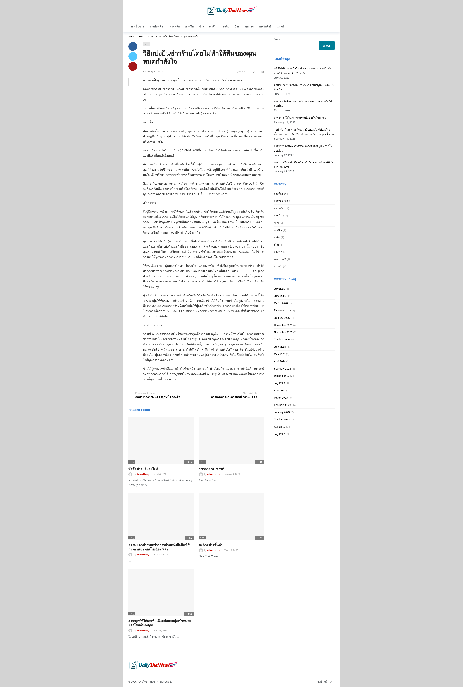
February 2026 (282, 310)
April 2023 (280, 390)
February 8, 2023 (153, 71)
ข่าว (147, 43)
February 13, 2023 (163, 554)
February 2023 (282, 405)
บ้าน (276, 244)
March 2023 (281, 397)
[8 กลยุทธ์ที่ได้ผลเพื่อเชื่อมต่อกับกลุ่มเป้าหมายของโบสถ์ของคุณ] (161, 592)
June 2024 (280, 346)
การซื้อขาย (280, 193)
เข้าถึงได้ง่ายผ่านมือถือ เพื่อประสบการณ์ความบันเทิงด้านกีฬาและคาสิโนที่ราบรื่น (302, 71)
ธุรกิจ (277, 237)
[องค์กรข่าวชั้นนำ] (231, 516)
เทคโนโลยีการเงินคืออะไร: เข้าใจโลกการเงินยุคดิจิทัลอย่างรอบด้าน (304, 164)
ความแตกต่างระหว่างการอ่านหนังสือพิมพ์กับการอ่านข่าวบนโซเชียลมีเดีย (159, 546)
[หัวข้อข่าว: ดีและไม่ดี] (161, 440)
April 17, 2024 (160, 630)
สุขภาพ (278, 251)
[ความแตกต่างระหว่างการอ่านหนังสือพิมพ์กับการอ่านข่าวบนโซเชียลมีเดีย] (161, 516)
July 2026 (279, 288)
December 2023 (283, 375)
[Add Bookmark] (132, 82)
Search (278, 39)
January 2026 (282, 317)
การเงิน (278, 215)
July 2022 (279, 434)
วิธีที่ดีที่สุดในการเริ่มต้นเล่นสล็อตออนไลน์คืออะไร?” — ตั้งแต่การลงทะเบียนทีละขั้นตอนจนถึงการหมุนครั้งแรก (304, 132)
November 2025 (283, 332)
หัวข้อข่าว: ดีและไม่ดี (143, 468)
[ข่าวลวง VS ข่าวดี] (231, 440)
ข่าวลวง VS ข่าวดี (211, 468)
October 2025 (282, 339)
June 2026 (280, 296)
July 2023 (279, 383)
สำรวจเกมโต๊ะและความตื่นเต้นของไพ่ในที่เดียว (300, 117)
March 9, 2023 (231, 550)
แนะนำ (278, 266)
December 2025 (283, 325)
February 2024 (282, 368)
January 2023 (282, 412)
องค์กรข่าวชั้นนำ (211, 544)
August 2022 (281, 426)
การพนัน (279, 208)
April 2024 (280, 361)
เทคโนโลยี (280, 259)
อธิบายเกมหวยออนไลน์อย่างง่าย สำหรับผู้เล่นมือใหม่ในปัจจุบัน (304, 87)
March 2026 (281, 303)
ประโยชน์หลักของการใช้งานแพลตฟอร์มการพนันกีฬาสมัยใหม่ (303, 103)
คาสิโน (278, 230)
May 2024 (279, 354)
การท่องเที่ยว (281, 201)
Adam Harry (143, 474)
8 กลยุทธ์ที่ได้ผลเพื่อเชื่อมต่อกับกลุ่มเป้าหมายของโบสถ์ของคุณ (159, 622)
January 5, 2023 (232, 474)
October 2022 (282, 419)
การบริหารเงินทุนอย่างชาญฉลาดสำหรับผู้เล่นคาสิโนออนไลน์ (303, 148)
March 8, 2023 (161, 474)
